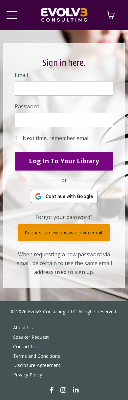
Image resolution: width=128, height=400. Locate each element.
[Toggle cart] (111, 15)
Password (27, 106)
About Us (23, 327)
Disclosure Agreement (36, 365)
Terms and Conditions (36, 356)
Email (21, 75)
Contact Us (25, 346)
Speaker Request (31, 337)
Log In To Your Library (64, 160)
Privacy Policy (27, 375)
